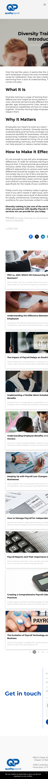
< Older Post (12, 228)
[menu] (44, 4)
